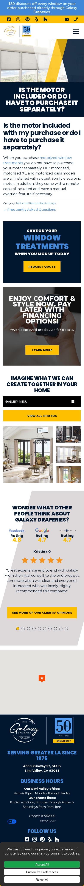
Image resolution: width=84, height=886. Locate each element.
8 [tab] (56, 629)
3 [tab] (29, 629)
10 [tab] (67, 629)
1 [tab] (18, 629)
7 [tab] (51, 629)
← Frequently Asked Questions (29, 209)
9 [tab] (61, 629)
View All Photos (42, 416)
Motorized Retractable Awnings (36, 203)
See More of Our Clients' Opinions (42, 612)
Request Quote (42, 266)
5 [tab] (40, 629)
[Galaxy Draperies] (17, 31)
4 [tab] (35, 629)
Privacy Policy (48, 821)
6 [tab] (45, 629)
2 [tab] (24, 629)
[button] (42, 678)
